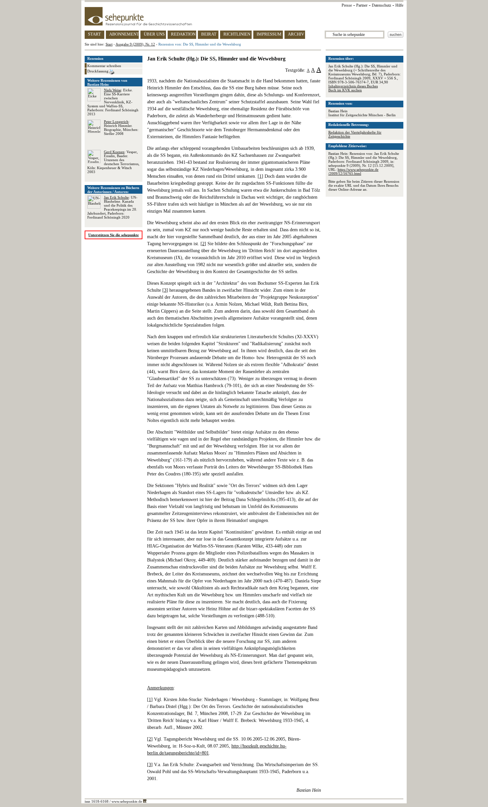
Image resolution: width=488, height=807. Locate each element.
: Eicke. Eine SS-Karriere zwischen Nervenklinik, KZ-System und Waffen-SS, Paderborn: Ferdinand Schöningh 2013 (112, 102)
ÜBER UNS (154, 34)
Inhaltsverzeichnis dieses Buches (353, 86)
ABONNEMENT (124, 34)
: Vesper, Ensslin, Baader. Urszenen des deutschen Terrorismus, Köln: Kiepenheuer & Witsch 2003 (113, 162)
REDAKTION (183, 34)
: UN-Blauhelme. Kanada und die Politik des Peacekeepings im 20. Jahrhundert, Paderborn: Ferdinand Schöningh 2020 (112, 207)
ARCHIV (296, 34)
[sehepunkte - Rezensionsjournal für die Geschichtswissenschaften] (244, 16)
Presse (347, 5)
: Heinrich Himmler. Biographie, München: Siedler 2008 (121, 128)
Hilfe (399, 5)
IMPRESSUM (269, 34)
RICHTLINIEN (236, 34)
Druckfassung (98, 71)
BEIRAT (208, 34)
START (94, 34)
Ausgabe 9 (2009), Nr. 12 (135, 44)
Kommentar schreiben (104, 66)
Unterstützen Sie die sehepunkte (113, 235)
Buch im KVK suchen (345, 90)
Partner (361, 5)
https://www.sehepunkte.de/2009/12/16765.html (353, 171)
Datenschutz (381, 5)
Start (109, 44)
